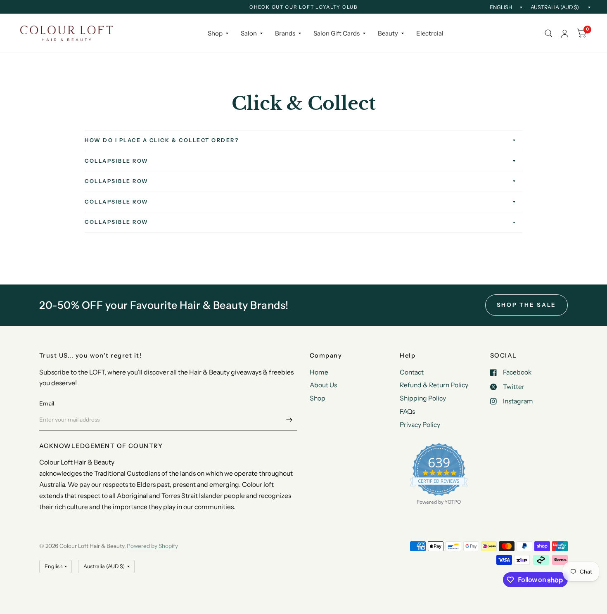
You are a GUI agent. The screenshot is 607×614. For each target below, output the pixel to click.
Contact (412, 372)
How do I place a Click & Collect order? (162, 140)
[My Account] (565, 33)
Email (46, 403)
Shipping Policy (423, 398)
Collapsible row (117, 161)
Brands (285, 33)
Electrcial (429, 33)
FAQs (407, 411)
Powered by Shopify (152, 546)
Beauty (388, 33)
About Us (323, 385)
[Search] (549, 33)
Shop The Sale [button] (527, 304)
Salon (249, 33)
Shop (215, 33)
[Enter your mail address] (289, 420)
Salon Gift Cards (336, 33)
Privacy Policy (420, 425)
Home (319, 372)
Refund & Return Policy (434, 385)
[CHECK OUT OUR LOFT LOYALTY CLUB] (303, 7)
